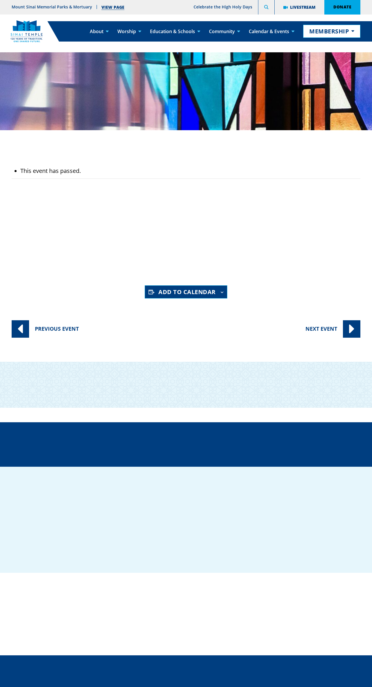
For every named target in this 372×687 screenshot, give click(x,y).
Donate (342, 7)
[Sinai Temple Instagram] (299, 540)
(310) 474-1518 (134, 443)
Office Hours (304, 443)
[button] (266, 8)
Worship (126, 31)
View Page (112, 7)
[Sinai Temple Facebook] (254, 540)
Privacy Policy (212, 665)
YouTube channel (162, 259)
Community (222, 31)
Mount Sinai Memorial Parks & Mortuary (301, 623)
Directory (52, 443)
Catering (161, 587)
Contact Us (220, 443)
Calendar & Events (269, 31)
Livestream (303, 7)
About (96, 31)
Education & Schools (172, 31)
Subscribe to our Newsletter (299, 380)
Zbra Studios (200, 678)
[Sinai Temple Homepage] (27, 31)
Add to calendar (187, 292)
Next (321, 328)
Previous (57, 328)
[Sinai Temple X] (284, 540)
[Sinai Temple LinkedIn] (269, 540)
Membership (329, 31)
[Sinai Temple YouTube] (315, 540)
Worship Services (72, 238)
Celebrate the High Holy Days (223, 7)
